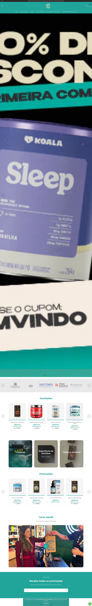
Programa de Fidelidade (53, 11)
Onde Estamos (41, 11)
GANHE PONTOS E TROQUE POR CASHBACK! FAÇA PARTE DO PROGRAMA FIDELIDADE (46, 0)
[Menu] (2, 6)
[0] (90, 6)
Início (16, 11)
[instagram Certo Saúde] (2, 1)
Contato (32, 11)
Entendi (46, 603)
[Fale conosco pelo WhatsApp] (89, 603)
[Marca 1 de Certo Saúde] (15, 385)
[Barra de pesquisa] (86, 6)
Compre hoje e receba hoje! (69, 11)
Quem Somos (24, 11)
